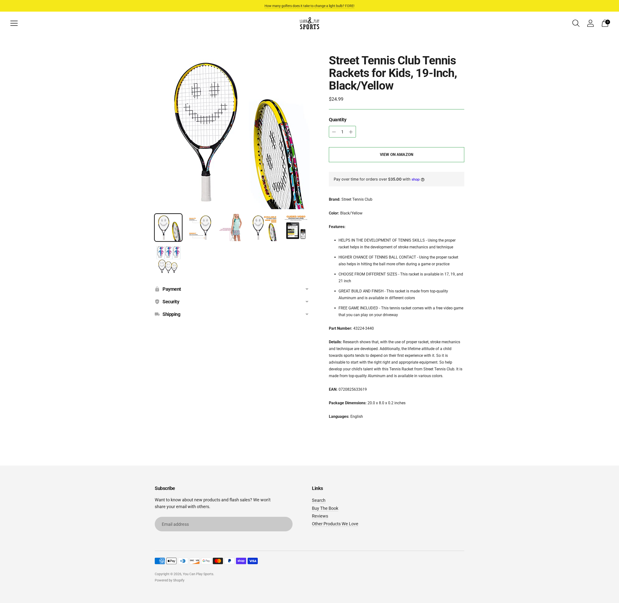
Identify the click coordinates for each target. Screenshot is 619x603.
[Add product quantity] (334, 132)
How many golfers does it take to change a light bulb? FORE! (309, 6)
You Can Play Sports (198, 574)
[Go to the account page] (590, 23)
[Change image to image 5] (296, 227)
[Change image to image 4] (264, 227)
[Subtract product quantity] (351, 132)
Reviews (320, 516)
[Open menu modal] (14, 23)
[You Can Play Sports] (309, 23)
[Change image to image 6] (168, 259)
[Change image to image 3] (232, 227)
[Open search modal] (576, 23)
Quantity (337, 119)
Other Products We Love (335, 523)
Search (318, 500)
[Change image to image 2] (200, 227)
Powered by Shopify (169, 580)
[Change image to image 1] (168, 227)
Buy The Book (325, 508)
